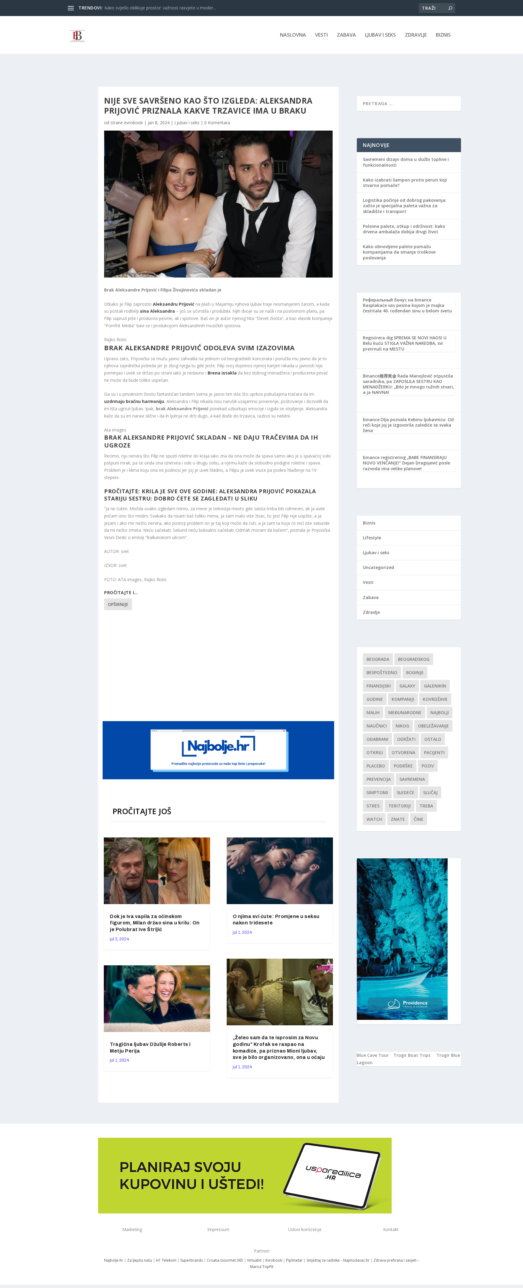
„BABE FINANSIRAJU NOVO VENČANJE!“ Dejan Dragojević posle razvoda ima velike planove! (406, 462)
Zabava (346, 35)
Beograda (378, 659)
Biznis (443, 35)
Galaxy (407, 686)
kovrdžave (435, 699)
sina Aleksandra (157, 311)
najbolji (439, 712)
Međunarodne (405, 712)
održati (406, 739)
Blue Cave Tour (373, 1055)
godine (375, 699)
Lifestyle (372, 538)
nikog (402, 726)
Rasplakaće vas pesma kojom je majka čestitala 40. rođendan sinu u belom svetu (407, 308)
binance (371, 419)
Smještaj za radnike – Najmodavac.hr (338, 1260)
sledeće (405, 792)
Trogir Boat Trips (411, 1055)
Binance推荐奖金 (379, 376)
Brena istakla (222, 373)
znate (398, 819)
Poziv (428, 766)
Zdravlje (416, 35)
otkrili (375, 752)
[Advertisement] (219, 664)
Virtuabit (254, 1260)
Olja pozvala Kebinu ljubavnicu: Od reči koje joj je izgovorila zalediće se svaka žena (408, 425)
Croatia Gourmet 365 (225, 1260)
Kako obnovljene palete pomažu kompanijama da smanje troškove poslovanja (399, 252)
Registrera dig (378, 338)
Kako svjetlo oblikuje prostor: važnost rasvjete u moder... (160, 8)
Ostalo (432, 739)
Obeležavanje (433, 726)
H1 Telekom (166, 1260)
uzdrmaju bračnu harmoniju (134, 401)
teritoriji (399, 806)
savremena (412, 779)
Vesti (321, 35)
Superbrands (191, 1260)
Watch (374, 819)
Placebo (376, 766)
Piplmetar (294, 1260)
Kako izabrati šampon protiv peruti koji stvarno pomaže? (405, 182)
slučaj (430, 792)
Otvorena (403, 752)
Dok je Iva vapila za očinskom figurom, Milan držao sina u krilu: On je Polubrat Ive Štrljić (155, 923)
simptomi (377, 792)
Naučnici (377, 726)
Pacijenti (434, 752)
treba (426, 806)
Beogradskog (413, 659)
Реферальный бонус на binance (397, 300)
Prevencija (379, 779)
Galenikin (435, 686)
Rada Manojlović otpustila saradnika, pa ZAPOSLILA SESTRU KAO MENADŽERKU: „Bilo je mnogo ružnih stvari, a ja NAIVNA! (408, 384)
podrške (403, 766)
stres (373, 806)
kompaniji (403, 699)
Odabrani (377, 739)
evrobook (133, 122)
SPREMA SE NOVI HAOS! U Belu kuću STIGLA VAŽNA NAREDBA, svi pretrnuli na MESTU (404, 343)
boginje (415, 672)
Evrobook (273, 1260)
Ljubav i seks (380, 35)
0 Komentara (217, 122)
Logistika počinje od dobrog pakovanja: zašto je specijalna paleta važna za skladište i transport (404, 205)
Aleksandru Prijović (173, 304)
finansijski (379, 686)
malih (373, 712)
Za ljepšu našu (139, 1260)
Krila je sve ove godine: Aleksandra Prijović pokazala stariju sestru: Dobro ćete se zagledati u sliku (210, 495)
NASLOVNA (293, 35)
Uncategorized (378, 567)
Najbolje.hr (113, 1260)
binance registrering (384, 457)
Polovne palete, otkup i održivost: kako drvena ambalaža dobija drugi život (404, 229)
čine (418, 819)
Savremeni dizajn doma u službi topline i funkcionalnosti (406, 162)
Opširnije (118, 604)
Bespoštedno (382, 672)
